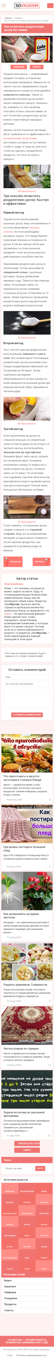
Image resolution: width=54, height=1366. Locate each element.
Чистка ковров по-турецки (21, 1048)
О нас (10, 1355)
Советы (37, 67)
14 (49, 1065)
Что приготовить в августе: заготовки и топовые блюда (22, 778)
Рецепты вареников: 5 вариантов (25, 984)
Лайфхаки (18, 67)
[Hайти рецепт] (50, 5)
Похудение (10, 1298)
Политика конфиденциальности (31, 1355)
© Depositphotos (27, 191)
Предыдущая (15, 562)
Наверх (27, 1150)
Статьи (18, 18)
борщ (7, 613)
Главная (8, 18)
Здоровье (10, 1286)
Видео (8, 1280)
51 (49, 1135)
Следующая (39, 562)
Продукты (10, 1304)
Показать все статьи (29, 1143)
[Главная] (27, 5)
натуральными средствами (19, 138)
